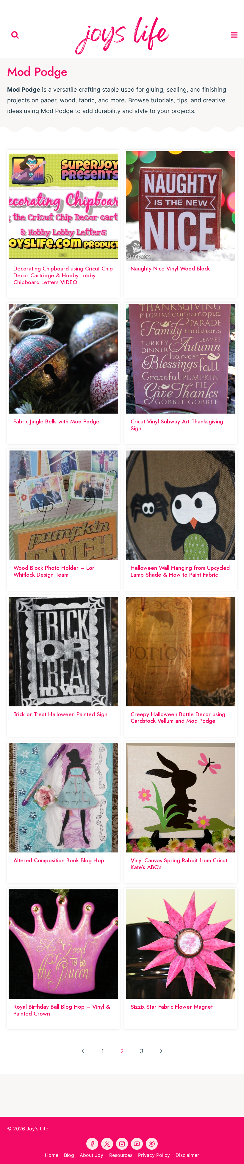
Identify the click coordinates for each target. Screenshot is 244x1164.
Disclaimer (187, 1155)
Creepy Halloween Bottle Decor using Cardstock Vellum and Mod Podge (178, 717)
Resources (120, 1155)
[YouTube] (122, 6)
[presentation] (63, 206)
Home (51, 1155)
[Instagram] (149, 6)
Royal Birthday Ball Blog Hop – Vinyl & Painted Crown (61, 1010)
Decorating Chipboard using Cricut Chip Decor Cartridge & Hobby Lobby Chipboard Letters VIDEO (63, 275)
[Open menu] (236, 34)
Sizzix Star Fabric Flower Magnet (172, 1007)
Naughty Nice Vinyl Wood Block (170, 269)
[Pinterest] (108, 6)
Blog (69, 1155)
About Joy (91, 1155)
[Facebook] (95, 6)
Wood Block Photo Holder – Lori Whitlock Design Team (54, 571)
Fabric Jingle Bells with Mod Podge (56, 421)
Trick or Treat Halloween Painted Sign (60, 714)
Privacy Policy (154, 1155)
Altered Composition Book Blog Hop (58, 860)
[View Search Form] (15, 35)
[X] (136, 6)
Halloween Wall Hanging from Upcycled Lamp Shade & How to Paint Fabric (180, 571)
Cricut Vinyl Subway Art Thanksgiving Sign (177, 424)
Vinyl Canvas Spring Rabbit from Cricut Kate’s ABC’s (179, 863)
